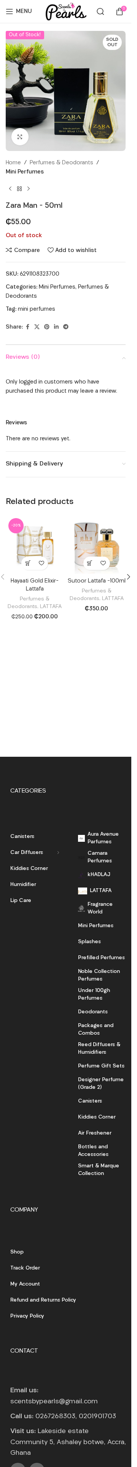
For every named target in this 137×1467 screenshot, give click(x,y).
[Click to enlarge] (20, 136)
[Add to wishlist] (41, 563)
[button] (28, 563)
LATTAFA (51, 607)
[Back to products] (19, 189)
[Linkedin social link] (56, 327)
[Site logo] (65, 11)
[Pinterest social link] (47, 327)
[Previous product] (10, 189)
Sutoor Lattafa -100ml (97, 581)
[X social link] (37, 327)
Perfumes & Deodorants (61, 163)
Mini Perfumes (25, 172)
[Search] (100, 11)
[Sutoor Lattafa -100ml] (97, 544)
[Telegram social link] (66, 327)
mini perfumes (36, 309)
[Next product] (28, 189)
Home (13, 163)
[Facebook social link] (27, 327)
